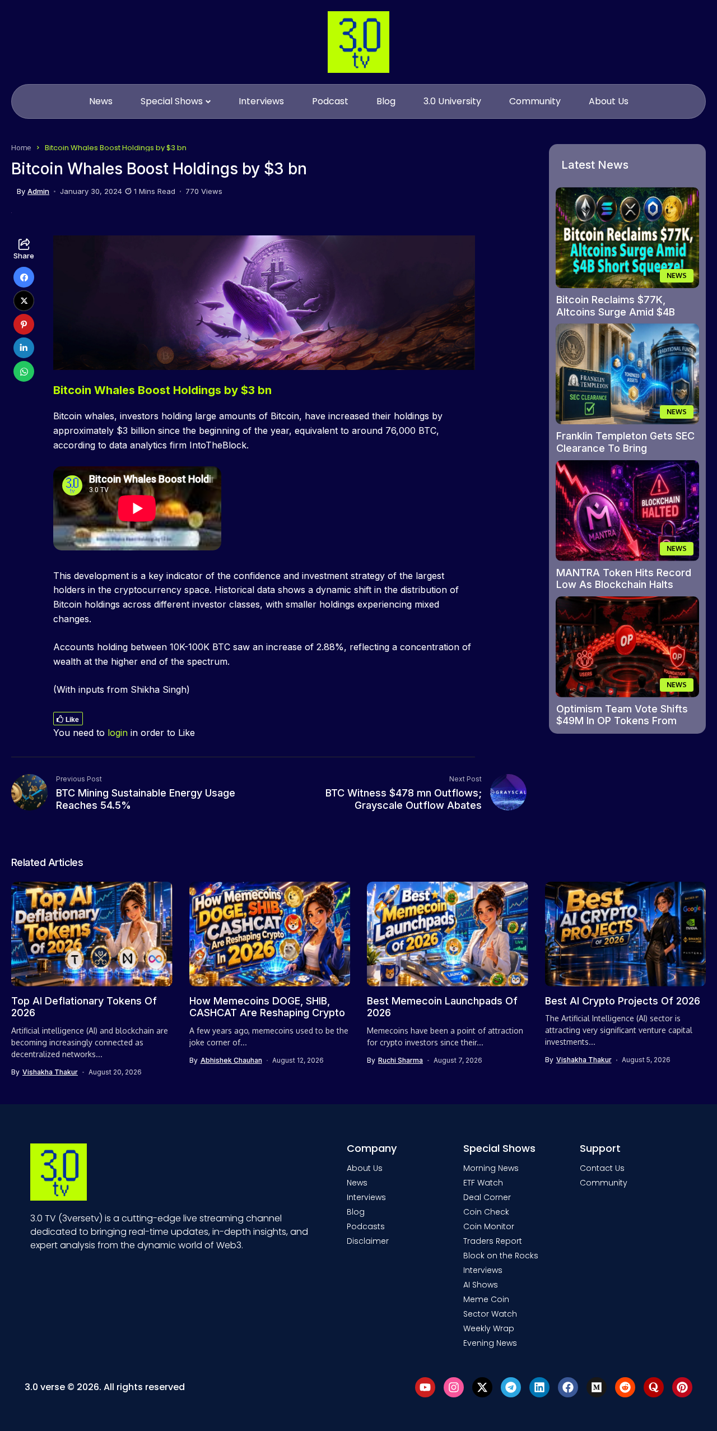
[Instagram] (454, 1387)
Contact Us (602, 1168)
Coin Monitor (488, 1226)
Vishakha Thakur (50, 1072)
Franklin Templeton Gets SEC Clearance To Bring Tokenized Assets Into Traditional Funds (625, 454)
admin (38, 191)
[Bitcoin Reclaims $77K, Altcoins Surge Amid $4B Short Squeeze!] (627, 237)
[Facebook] (568, 1387)
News (357, 1182)
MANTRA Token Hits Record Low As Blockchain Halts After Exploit (623, 585)
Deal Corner (487, 1197)
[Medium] (596, 1387)
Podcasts (366, 1226)
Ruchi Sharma (400, 1060)
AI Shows (480, 1284)
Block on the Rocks (500, 1255)
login (118, 732)
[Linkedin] (539, 1387)
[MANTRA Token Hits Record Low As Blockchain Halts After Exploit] (627, 510)
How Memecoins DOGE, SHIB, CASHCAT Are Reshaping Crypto (267, 1007)
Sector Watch (490, 1313)
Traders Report (492, 1241)
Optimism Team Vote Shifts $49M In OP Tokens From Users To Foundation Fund (622, 721)
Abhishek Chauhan (231, 1060)
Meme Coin (486, 1299)
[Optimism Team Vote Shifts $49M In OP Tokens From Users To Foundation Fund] (627, 646)
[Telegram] (511, 1387)
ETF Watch (483, 1182)
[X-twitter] (482, 1387)
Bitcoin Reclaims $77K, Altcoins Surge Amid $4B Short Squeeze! (615, 312)
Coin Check (486, 1211)
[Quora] (654, 1387)
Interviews (366, 1197)
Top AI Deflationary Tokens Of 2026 (84, 1007)
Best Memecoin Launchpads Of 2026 (442, 1007)
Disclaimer (368, 1241)
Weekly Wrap (488, 1328)
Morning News (491, 1168)
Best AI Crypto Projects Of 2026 (622, 1001)
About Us (365, 1168)
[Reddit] (625, 1387)
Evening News (490, 1343)
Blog (356, 1211)
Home (21, 147)
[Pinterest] (682, 1387)
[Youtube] (425, 1387)
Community (603, 1182)
